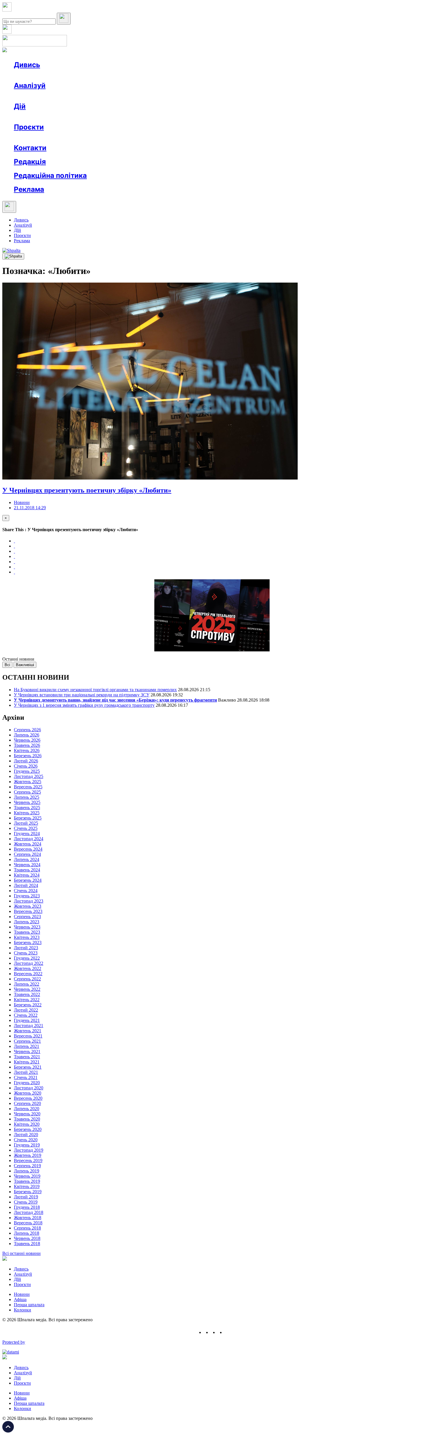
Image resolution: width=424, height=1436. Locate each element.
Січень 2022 (25, 1015)
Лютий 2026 (26, 760)
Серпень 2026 (27, 729)
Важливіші (25, 665)
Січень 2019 (25, 1202)
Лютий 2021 (26, 1072)
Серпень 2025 (27, 792)
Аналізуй (30, 85)
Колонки (94, 95)
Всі (7, 665)
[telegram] (228, 1332)
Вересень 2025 (28, 786)
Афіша (31, 116)
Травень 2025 (27, 807)
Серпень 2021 (27, 1041)
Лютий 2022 (26, 1010)
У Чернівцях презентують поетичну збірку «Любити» (86, 490)
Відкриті (70, 137)
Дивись (27, 65)
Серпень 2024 (27, 854)
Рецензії (52, 116)
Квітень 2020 (27, 1124)
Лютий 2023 (26, 947)
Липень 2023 (26, 921)
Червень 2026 (27, 740)
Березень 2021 (28, 1067)
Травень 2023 (27, 932)
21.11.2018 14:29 (30, 507)
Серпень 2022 (27, 978)
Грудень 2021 (27, 1020)
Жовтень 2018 (27, 1217)
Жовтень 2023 (27, 906)
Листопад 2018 (28, 1212)
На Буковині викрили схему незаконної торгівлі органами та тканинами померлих (95, 689)
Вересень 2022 (28, 973)
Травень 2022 (27, 994)
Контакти (30, 148)
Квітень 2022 (27, 999)
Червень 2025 (27, 802)
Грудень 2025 (27, 771)
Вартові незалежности (228, 137)
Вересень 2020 (28, 1098)
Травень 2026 (27, 745)
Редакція (30, 161)
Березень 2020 (28, 1129)
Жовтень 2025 (27, 781)
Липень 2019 (26, 1170)
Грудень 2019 (27, 1144)
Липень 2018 (26, 1233)
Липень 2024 (26, 859)
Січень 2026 (25, 766)
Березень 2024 (28, 880)
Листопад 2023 (28, 901)
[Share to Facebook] (14, 540)
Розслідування (66, 95)
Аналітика (35, 95)
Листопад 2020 (28, 1087)
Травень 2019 (27, 1181)
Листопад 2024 (28, 838)
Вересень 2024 (28, 849)
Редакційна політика (50, 175)
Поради (99, 116)
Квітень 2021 (27, 1061)
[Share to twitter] (14, 546)
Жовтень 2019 (27, 1155)
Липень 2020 (26, 1108)
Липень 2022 (26, 984)
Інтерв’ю (56, 75)
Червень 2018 (27, 1238)
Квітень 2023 (27, 937)
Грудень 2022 (27, 958)
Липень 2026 (26, 734)
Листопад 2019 (28, 1150)
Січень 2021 (25, 1077)
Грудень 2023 (27, 895)
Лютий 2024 (26, 885)
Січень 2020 (25, 1139)
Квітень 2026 (27, 750)
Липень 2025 (26, 797)
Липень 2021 (26, 1046)
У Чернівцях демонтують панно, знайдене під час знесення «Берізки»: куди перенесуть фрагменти (115, 700)
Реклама (138, 116)
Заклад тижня (135, 137)
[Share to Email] (14, 571)
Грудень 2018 (27, 1207)
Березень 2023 (28, 942)
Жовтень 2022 (27, 968)
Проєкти (29, 127)
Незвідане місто (41, 137)
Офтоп (101, 75)
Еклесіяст (288, 137)
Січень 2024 (25, 890)
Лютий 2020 (26, 1134)
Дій (20, 106)
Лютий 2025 (26, 823)
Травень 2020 (27, 1119)
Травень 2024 (27, 869)
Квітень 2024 (27, 875)
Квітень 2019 (27, 1186)
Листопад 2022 (28, 963)
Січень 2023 (25, 952)
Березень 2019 (28, 1191)
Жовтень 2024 (27, 843)
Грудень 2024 (27, 833)
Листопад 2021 (28, 1025)
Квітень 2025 (27, 812)
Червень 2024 (27, 864)
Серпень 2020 (27, 1103)
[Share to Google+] (14, 551)
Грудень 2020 (27, 1082)
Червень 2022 (27, 989)
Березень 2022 (28, 1004)
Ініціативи (75, 116)
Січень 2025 (25, 828)
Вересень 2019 (28, 1160)
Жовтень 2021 (27, 1030)
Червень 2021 (27, 1051)
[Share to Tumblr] (14, 556)
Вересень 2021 (28, 1035)
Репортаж (79, 75)
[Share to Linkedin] (14, 566)
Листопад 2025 (28, 776)
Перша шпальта (29, 1304)
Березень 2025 (28, 817)
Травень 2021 (27, 1056)
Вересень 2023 (28, 911)
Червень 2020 (27, 1113)
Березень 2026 (28, 755)
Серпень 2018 (27, 1228)
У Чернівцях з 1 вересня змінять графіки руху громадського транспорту (84, 705)
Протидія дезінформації (177, 137)
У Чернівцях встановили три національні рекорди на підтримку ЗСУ (81, 694)
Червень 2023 (27, 926)
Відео (119, 75)
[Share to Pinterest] (14, 561)
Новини (33, 75)
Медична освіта (100, 137)
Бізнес (118, 116)
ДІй (17, 230)
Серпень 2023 (27, 916)
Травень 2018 (27, 1243)
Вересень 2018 (28, 1222)
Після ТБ (265, 137)
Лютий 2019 (26, 1196)
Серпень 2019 (27, 1165)
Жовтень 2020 (27, 1093)
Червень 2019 (27, 1176)
